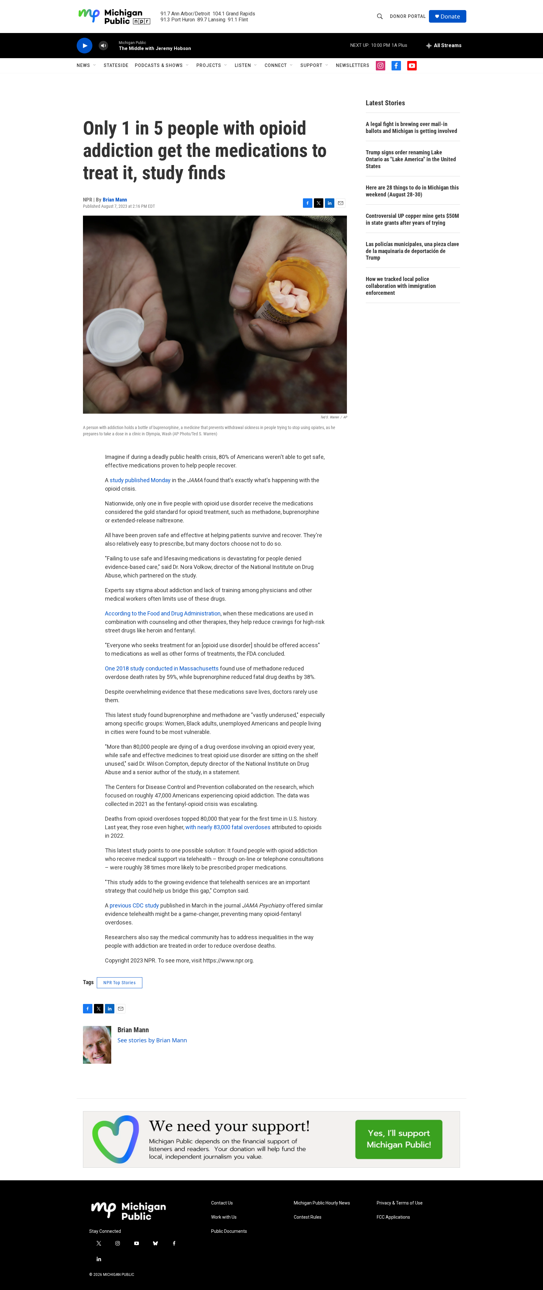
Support (311, 65)
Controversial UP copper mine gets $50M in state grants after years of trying (412, 219)
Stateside (116, 65)
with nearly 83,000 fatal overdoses (228, 827)
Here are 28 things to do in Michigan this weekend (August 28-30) (412, 191)
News (83, 65)
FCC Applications (393, 1217)
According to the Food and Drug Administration (163, 613)
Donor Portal (408, 16)
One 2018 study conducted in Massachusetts (162, 668)
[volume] (103, 46)
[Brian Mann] (97, 1045)
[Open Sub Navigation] (94, 65)
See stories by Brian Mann (152, 1040)
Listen (243, 65)
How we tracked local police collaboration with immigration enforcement (401, 286)
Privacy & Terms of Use (400, 1203)
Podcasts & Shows (159, 65)
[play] (85, 45)
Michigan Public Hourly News (322, 1203)
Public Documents (229, 1231)
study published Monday (140, 480)
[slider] (113, 45)
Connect (276, 65)
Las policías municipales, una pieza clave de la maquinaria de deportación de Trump (412, 251)
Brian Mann (115, 199)
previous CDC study (134, 905)
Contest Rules (307, 1217)
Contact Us (222, 1203)
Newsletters (353, 65)
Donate (450, 16)
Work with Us (224, 1217)
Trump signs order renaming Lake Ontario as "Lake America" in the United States (411, 159)
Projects (208, 65)
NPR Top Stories (119, 982)
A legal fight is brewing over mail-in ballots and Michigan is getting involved (411, 127)
